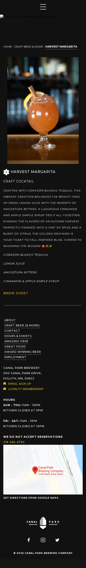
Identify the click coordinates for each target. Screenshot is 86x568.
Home (7, 46)
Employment (15, 357)
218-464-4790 (14, 442)
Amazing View (16, 341)
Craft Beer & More (28, 46)
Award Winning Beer (22, 351)
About (10, 320)
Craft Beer (22, 325)
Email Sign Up (19, 383)
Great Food (15, 346)
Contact (12, 330)
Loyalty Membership (26, 389)
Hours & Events (18, 336)
